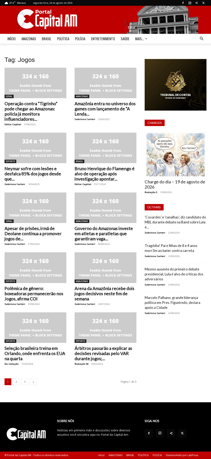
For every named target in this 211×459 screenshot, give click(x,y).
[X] (203, 3)
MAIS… (139, 38)
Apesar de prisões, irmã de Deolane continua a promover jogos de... (33, 233)
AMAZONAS (28, 38)
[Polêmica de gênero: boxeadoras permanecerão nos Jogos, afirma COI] (35, 267)
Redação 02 (81, 363)
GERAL (9, 96)
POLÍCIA (80, 38)
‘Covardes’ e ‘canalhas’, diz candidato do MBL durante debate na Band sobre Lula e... (175, 222)
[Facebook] (183, 3)
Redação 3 (151, 192)
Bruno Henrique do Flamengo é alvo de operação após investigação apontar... (105, 173)
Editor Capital (13, 124)
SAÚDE (125, 38)
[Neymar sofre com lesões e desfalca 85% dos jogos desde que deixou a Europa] (35, 148)
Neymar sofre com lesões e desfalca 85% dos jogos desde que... (33, 173)
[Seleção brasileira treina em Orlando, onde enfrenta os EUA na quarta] (35, 327)
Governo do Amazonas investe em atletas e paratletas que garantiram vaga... (104, 233)
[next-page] (33, 381)
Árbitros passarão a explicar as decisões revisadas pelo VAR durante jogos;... (103, 353)
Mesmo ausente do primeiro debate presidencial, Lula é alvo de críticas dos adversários (174, 274)
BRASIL (46, 38)
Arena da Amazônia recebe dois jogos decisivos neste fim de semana (104, 293)
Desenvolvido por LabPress (182, 455)
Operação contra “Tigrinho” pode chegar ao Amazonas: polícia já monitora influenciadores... (31, 111)
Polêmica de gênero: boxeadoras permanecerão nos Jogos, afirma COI (34, 293)
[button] (201, 39)
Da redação (12, 363)
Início (101, 455)
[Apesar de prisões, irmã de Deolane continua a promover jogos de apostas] (35, 207)
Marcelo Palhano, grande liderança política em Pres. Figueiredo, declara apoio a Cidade (172, 302)
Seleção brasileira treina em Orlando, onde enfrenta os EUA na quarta (35, 353)
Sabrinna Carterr (85, 119)
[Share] (196, 3)
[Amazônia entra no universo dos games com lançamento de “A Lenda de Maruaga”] (105, 83)
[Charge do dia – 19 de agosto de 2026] (175, 153)
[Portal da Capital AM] (105, 20)
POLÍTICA (63, 38)
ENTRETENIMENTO (103, 38)
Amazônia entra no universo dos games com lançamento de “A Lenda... (105, 108)
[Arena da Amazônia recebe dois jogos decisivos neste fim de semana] (105, 267)
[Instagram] (190, 3)
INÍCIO (11, 38)
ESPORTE (10, 161)
